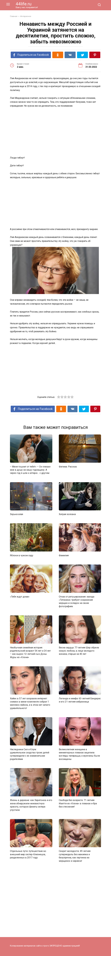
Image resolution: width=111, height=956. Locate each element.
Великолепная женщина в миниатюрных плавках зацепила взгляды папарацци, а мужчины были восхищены (79, 754)
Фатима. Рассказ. (68, 466)
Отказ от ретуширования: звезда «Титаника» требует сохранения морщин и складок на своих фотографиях (76, 601)
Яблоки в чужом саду (21, 555)
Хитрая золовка (67, 514)
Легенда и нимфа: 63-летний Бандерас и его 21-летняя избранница (80, 700)
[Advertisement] (55, 132)
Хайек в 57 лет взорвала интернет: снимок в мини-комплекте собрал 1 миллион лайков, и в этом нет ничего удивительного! (30, 703)
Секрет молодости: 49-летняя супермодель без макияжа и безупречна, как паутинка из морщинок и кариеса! (74, 856)
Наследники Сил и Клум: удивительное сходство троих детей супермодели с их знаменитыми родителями (29, 754)
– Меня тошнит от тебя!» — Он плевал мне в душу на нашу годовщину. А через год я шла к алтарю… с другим (30, 469)
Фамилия (64, 555)
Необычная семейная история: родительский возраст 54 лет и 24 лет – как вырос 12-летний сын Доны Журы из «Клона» (30, 652)
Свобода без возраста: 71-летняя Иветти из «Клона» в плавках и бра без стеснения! (78, 803)
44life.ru (24, 3)
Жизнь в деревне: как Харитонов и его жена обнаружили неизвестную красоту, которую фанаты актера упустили (31, 805)
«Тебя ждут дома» (19, 596)
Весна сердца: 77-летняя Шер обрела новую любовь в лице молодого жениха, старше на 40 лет (79, 650)
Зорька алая (16, 514)
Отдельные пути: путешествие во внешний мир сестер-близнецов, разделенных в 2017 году (28, 854)
